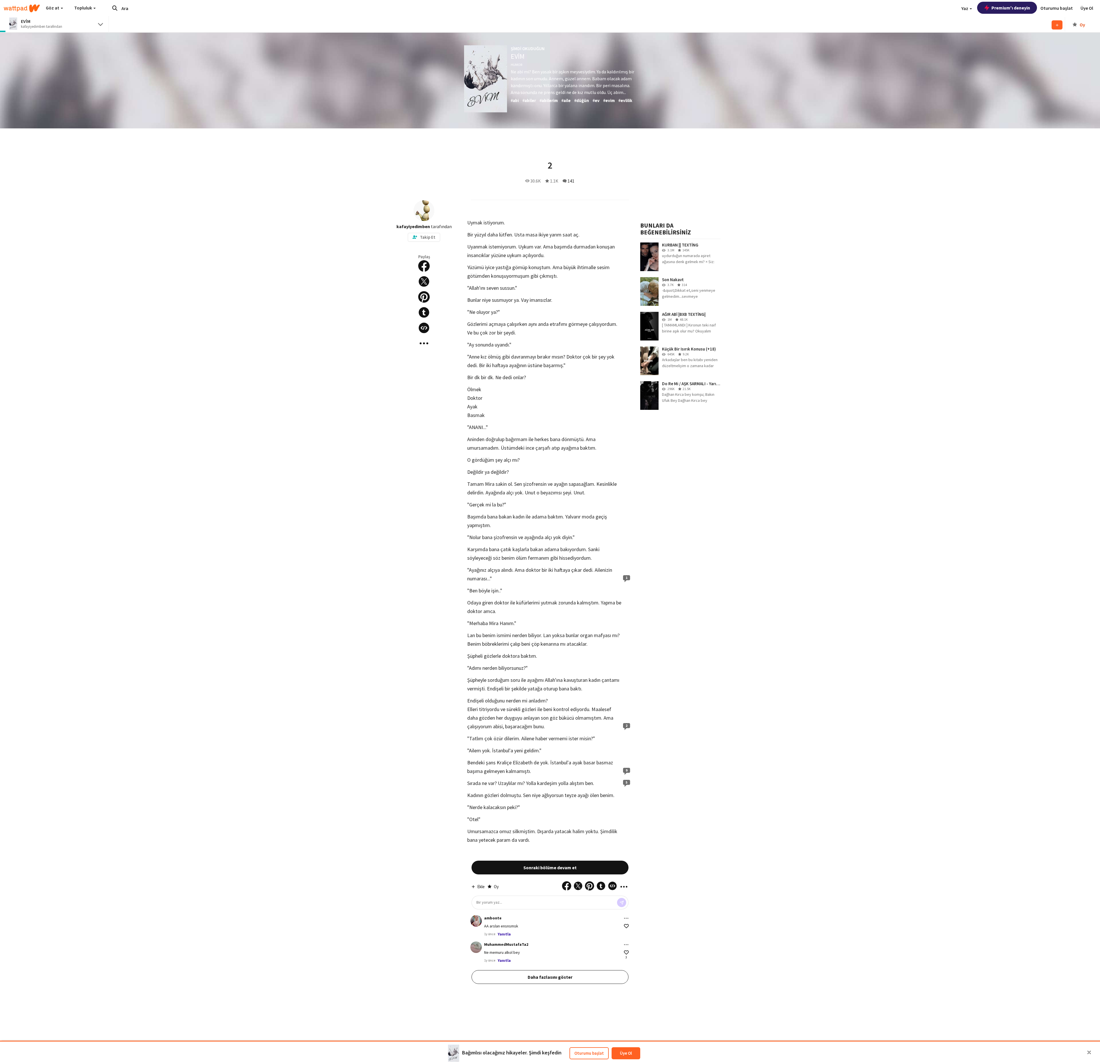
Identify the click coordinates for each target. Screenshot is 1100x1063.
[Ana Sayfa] (22, 8)
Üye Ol (626, 1053)
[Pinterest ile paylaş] (424, 297)
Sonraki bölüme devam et (550, 867)
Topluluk (83, 8)
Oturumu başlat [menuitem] (1056, 8)
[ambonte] (476, 921)
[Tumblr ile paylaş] (424, 312)
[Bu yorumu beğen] (626, 926)
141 (570, 181)
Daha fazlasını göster (550, 977)
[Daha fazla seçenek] (626, 918)
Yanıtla (504, 934)
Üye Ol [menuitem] (1087, 8)
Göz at (53, 8)
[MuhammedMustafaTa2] (476, 947)
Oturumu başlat (589, 1053)
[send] (621, 902)
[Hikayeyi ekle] (424, 328)
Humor (516, 64)
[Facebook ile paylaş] (424, 266)
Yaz (965, 8)
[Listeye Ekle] (1057, 25)
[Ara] (114, 8)
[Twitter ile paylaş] (424, 281)
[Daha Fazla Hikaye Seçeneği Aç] (424, 343)
